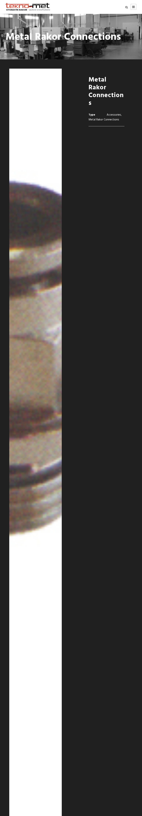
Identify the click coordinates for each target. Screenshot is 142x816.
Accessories (114, 115)
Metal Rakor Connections (104, 119)
